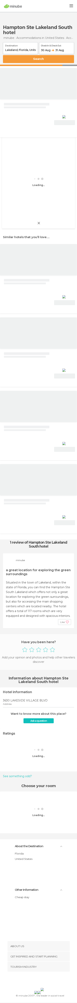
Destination (11, 45)
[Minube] (13, 6)
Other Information (26, 890)
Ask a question (38, 720)
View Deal (64, 122)
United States (23, 858)
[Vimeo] (43, 981)
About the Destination (29, 846)
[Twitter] (37, 981)
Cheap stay (22, 897)
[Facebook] (32, 981)
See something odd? (17, 776)
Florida (19, 853)
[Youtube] (48, 981)
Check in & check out (51, 45)
